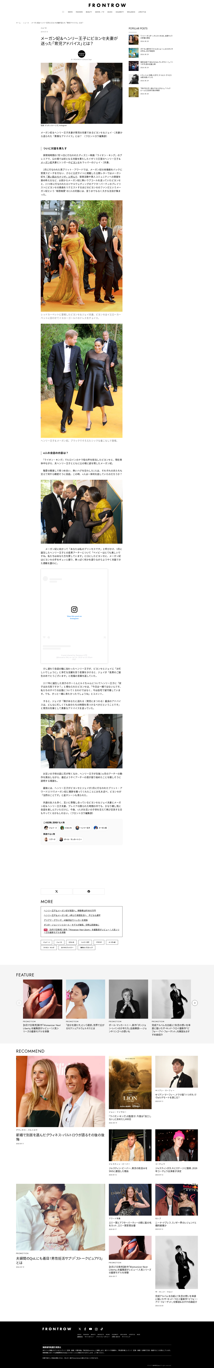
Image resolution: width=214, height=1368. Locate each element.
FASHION (79, 12)
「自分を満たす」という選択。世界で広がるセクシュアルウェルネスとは (85, 1027)
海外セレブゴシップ (86, 948)
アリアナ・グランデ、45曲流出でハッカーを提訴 (66, 920)
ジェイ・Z (46, 942)
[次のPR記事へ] (195, 1003)
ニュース (26, 23)
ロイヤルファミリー (67, 948)
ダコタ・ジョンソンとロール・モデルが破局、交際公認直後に (71, 924)
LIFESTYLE (142, 12)
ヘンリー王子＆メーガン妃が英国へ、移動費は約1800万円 (70, 910)
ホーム (18, 23)
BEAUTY (89, 12)
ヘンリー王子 (85, 942)
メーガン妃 (46, 162)
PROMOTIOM (29, 1021)
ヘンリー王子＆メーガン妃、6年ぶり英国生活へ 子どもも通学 (72, 915)
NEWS (70, 12)
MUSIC (109, 12)
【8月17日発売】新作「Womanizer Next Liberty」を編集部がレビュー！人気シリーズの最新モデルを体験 (81, 931)
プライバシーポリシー (103, 1337)
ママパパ (99, 942)
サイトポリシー (89, 1337)
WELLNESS (131, 12)
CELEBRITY (120, 12)
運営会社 (80, 1337)
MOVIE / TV (99, 12)
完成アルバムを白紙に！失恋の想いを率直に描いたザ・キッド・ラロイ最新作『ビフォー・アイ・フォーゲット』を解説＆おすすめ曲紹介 (171, 1030)
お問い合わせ (116, 1337)
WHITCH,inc (156, 1365)
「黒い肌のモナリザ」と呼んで (61, 177)
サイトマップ (126, 1337)
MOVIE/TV (101, 1334)
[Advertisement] (81, 866)
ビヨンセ (75, 162)
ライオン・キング (48, 948)
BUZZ (138, 1334)
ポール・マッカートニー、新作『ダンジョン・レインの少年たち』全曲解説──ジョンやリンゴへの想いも (128, 1028)
